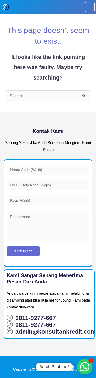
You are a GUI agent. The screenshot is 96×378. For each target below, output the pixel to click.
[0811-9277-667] (10, 318)
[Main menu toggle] (90, 7)
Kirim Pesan (23, 251)
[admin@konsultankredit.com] (10, 331)
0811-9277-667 (35, 318)
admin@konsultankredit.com (55, 331)
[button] (84, 366)
